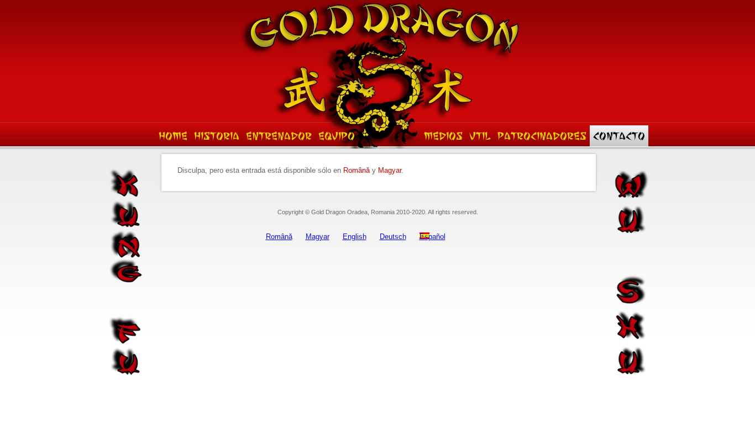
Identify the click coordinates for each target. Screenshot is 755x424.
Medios (443, 136)
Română (356, 170)
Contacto (619, 136)
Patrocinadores (541, 136)
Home (173, 136)
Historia (216, 136)
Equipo (336, 136)
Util (480, 136)
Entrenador (279, 136)
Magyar (389, 170)
